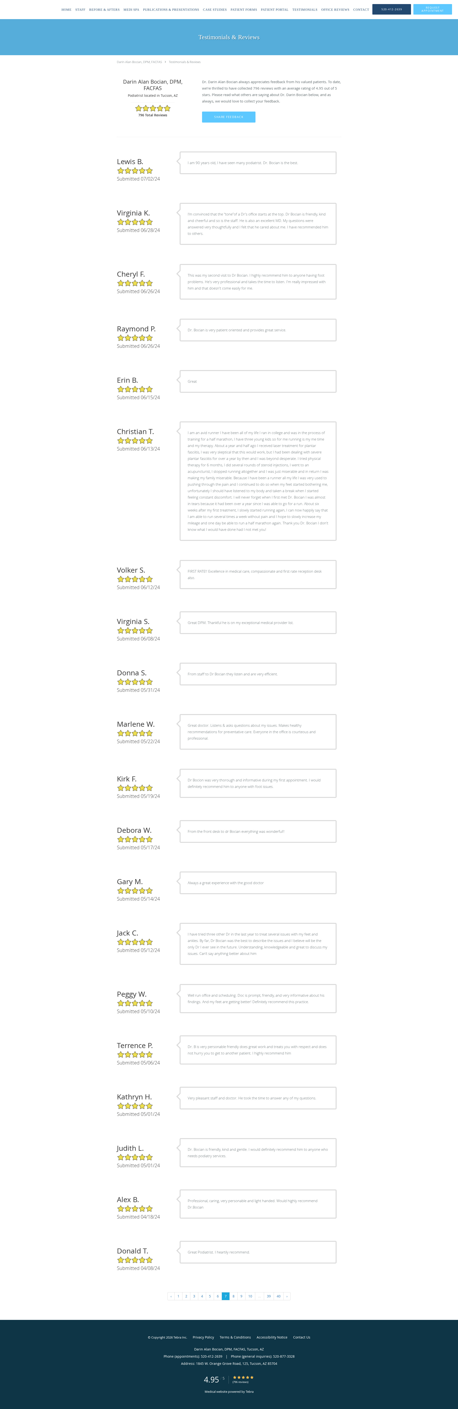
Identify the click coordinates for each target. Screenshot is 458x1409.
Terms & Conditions (235, 1337)
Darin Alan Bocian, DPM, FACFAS (139, 62)
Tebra (250, 1391)
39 (269, 1296)
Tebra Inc (179, 1337)
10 (250, 1296)
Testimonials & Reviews (185, 62)
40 (279, 1296)
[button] (432, 9)
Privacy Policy (203, 1337)
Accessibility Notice (272, 1337)
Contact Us (301, 1337)
